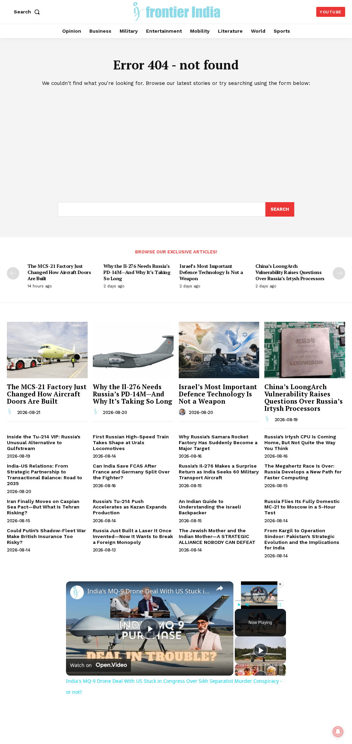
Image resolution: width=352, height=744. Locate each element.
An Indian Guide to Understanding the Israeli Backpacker (210, 507)
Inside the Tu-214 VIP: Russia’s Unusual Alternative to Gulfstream (43, 442)
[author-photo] (11, 412)
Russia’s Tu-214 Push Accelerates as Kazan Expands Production (130, 507)
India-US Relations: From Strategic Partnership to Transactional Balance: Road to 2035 (44, 474)
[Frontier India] (177, 11)
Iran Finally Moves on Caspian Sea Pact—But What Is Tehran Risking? (43, 507)
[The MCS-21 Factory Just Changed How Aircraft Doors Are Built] (47, 350)
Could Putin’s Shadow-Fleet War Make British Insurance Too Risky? (46, 536)
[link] (77, 592)
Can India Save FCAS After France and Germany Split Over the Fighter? (131, 471)
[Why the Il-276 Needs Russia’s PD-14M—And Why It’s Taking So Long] (133, 350)
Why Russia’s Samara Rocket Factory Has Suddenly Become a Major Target (218, 442)
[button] (28, 11)
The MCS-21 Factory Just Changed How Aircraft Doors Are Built (59, 272)
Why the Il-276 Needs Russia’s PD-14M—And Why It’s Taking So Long (136, 272)
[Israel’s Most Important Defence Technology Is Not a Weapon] (219, 350)
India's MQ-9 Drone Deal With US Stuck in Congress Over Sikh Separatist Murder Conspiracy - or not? (148, 591)
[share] (219, 588)
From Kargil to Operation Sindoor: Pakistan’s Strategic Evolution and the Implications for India (301, 539)
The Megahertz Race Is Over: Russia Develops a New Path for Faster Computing (303, 471)
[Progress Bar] (259, 600)
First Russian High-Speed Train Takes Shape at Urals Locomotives (131, 442)
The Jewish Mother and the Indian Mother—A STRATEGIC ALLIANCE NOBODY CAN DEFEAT (217, 536)
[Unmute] (247, 605)
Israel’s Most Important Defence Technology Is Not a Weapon (211, 272)
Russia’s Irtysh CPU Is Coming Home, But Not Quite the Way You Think (300, 442)
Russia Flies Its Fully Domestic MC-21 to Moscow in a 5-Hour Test (302, 507)
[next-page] (339, 273)
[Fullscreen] (279, 605)
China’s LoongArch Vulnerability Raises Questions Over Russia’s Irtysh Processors (289, 272)
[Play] (239, 605)
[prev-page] (13, 273)
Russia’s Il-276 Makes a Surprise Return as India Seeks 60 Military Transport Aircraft (219, 471)
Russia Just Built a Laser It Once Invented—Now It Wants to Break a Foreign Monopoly (133, 536)
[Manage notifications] (337, 731)
